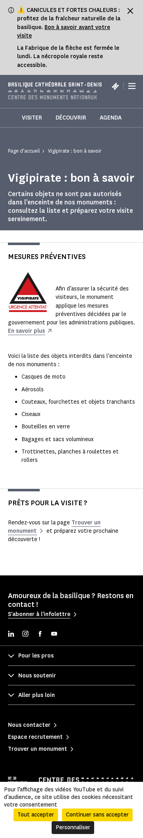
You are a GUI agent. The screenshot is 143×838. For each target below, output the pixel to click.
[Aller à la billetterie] (115, 86)
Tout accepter (35, 814)
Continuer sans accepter (97, 814)
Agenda (111, 118)
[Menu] (132, 86)
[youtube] (54, 634)
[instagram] (25, 634)
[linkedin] (11, 634)
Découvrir (71, 118)
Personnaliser (73, 827)
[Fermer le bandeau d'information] (130, 11)
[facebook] (40, 634)
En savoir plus (26, 331)
